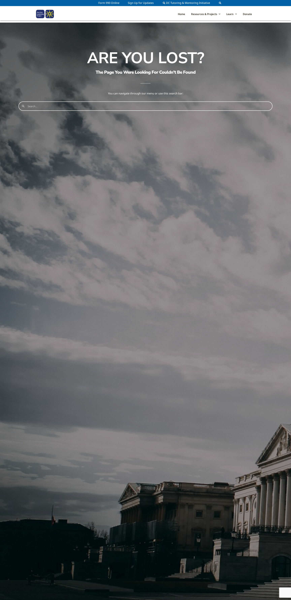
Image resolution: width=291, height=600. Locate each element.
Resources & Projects (204, 14)
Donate (247, 14)
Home (181, 14)
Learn (230, 14)
